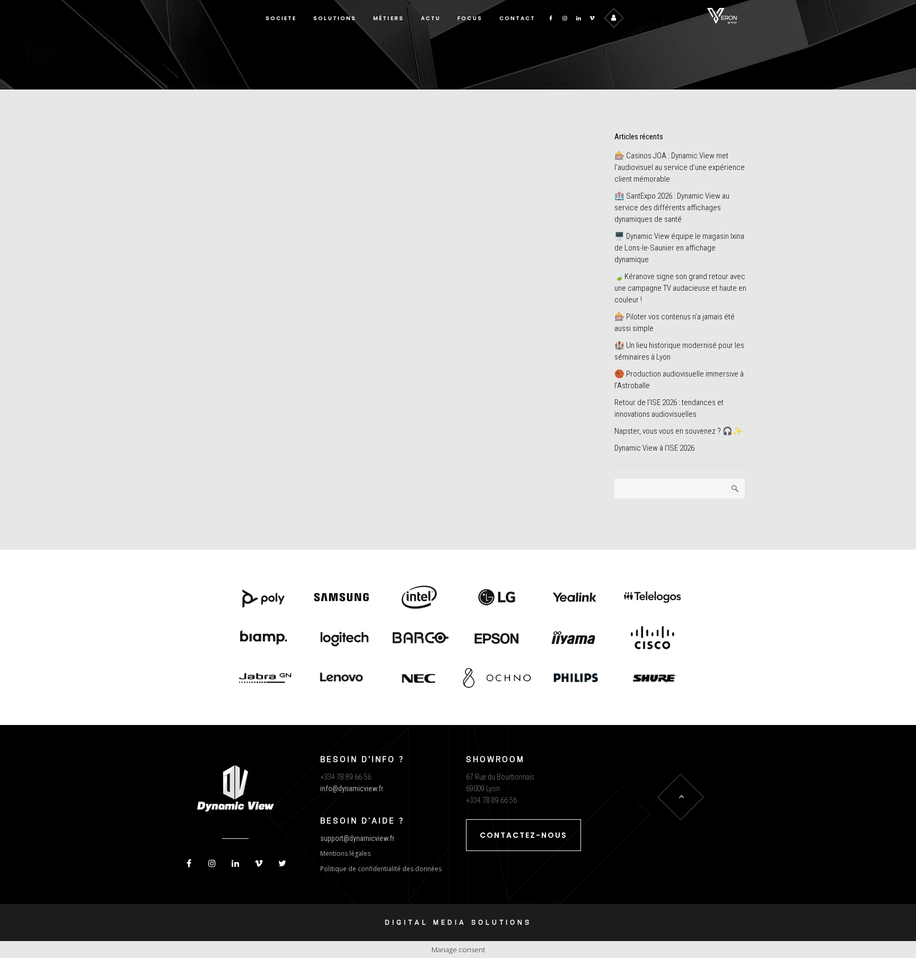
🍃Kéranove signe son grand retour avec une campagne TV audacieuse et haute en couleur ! (680, 288)
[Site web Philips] (575, 679)
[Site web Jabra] (264, 679)
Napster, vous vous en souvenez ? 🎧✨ (678, 431)
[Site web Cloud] (652, 639)
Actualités (270, 304)
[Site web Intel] (419, 598)
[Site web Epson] (497, 639)
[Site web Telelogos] (652, 598)
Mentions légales (345, 853)
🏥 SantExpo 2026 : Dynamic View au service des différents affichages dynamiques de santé (671, 207)
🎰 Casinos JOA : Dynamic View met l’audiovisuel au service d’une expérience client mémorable (679, 167)
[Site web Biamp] (264, 639)
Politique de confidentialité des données (381, 868)
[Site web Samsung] (342, 598)
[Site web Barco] (419, 639)
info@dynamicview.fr (351, 788)
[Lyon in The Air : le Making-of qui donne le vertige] (268, 208)
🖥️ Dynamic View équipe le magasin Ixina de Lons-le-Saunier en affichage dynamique (679, 247)
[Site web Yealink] (575, 598)
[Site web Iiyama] (575, 639)
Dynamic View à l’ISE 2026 (654, 448)
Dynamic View (208, 304)
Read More (208, 449)
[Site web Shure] (652, 679)
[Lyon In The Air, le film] (473, 149)
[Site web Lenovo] (342, 679)
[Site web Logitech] (342, 639)
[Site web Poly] (264, 598)
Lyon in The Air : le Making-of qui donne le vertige (258, 330)
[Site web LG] (497, 598)
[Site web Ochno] (419, 679)
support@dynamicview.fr (357, 838)
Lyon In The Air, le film (439, 204)
